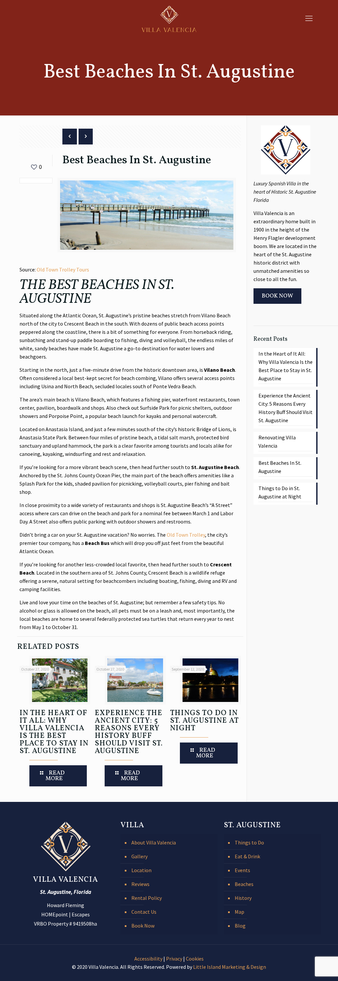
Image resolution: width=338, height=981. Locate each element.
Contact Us (143, 911)
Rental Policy (146, 898)
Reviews (140, 884)
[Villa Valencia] (169, 18)
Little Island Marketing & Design (229, 967)
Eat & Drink (247, 856)
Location (141, 870)
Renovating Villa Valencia (277, 441)
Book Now (142, 925)
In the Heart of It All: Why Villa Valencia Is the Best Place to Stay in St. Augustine (53, 732)
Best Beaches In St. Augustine (279, 466)
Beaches (244, 884)
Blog (240, 925)
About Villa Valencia (153, 842)
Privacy (174, 958)
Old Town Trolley (186, 534)
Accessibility (148, 958)
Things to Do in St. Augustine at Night (204, 721)
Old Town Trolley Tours (63, 269)
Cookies (195, 958)
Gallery (139, 856)
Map (239, 911)
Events (242, 870)
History (243, 898)
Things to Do (249, 842)
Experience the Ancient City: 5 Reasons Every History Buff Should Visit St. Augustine (129, 732)
